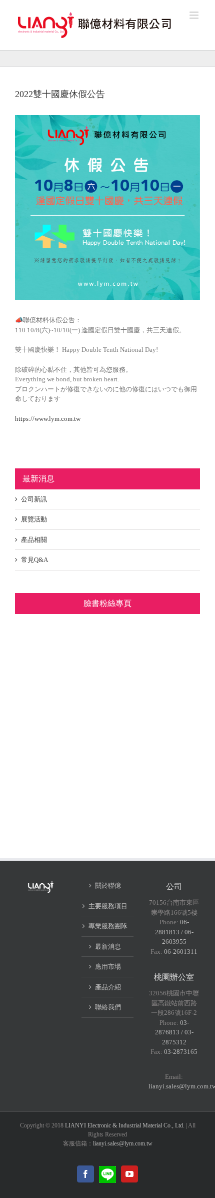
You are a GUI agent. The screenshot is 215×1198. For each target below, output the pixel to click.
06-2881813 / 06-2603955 (174, 931)
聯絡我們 (108, 1007)
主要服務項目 (108, 906)
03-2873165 (181, 1051)
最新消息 (108, 946)
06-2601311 (181, 951)
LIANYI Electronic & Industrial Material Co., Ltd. (124, 1125)
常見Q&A (34, 559)
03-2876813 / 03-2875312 (174, 1032)
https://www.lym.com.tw (47, 418)
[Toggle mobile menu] (195, 15)
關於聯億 (108, 885)
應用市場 (108, 966)
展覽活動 (34, 519)
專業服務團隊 (108, 926)
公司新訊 (34, 499)
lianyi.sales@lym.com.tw (122, 1143)
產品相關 (34, 539)
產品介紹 (108, 987)
